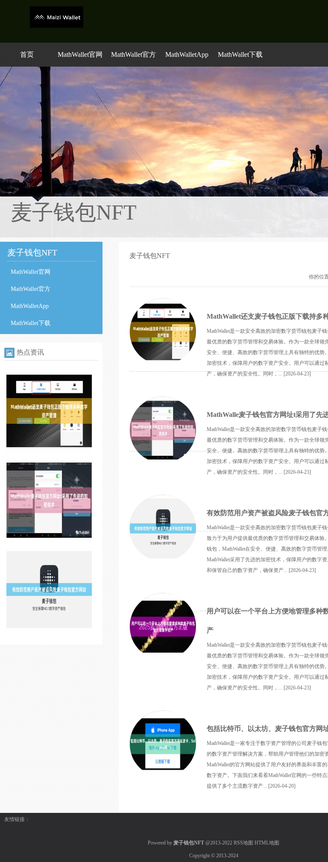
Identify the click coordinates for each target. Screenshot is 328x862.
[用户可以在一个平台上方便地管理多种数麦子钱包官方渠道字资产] (162, 626)
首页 (27, 54)
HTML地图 (267, 843)
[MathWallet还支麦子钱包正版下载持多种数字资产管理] (49, 452)
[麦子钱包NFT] (56, 26)
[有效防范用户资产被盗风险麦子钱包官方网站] (49, 630)
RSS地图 (243, 843)
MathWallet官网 (80, 54)
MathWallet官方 (133, 54)
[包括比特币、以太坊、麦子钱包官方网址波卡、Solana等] (162, 744)
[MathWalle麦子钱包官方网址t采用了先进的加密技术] (49, 541)
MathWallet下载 (240, 54)
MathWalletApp (186, 54)
